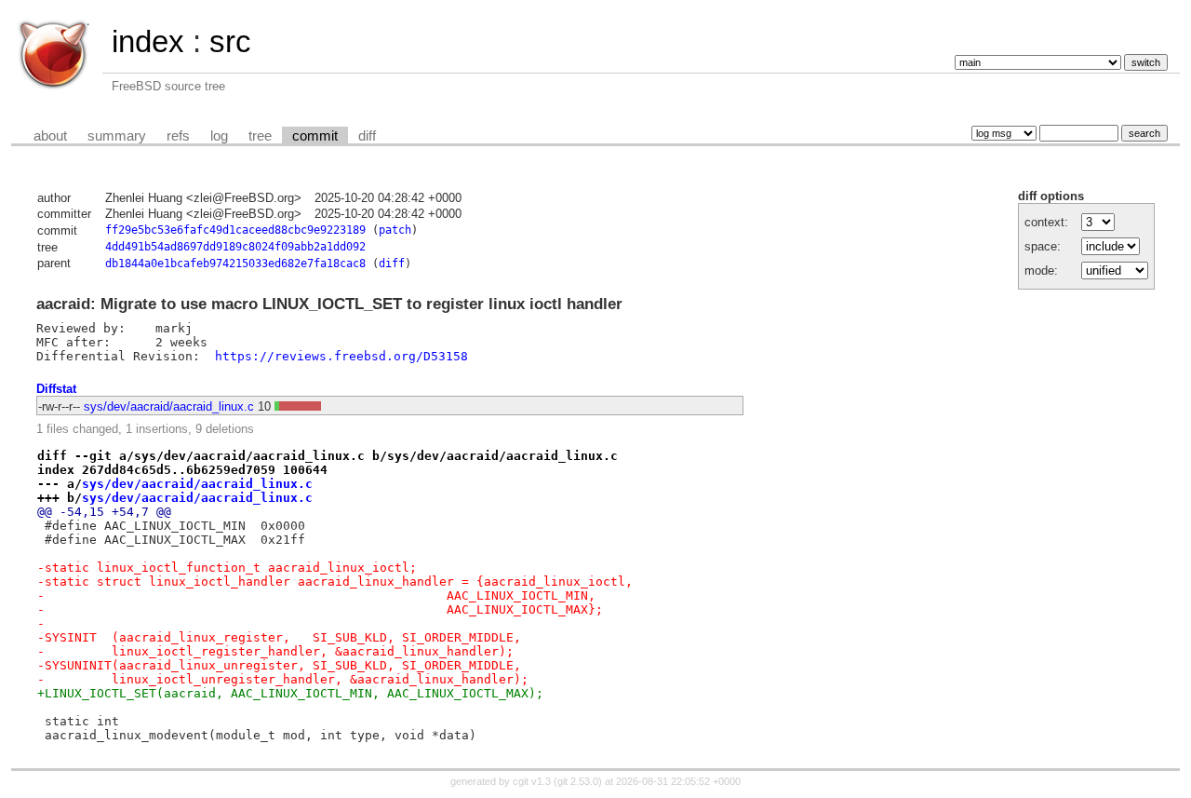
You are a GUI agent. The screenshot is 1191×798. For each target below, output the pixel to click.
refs (178, 135)
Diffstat (56, 389)
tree (260, 135)
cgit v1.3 (532, 781)
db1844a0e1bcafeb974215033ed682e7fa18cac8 (235, 263)
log (219, 135)
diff (367, 135)
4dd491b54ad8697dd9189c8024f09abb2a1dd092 (235, 246)
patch (395, 230)
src (230, 41)
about (50, 135)
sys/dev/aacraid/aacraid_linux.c (169, 406)
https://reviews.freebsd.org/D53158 (341, 356)
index (148, 41)
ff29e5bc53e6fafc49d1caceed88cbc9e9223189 (235, 230)
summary (116, 135)
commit (315, 135)
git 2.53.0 (577, 781)
